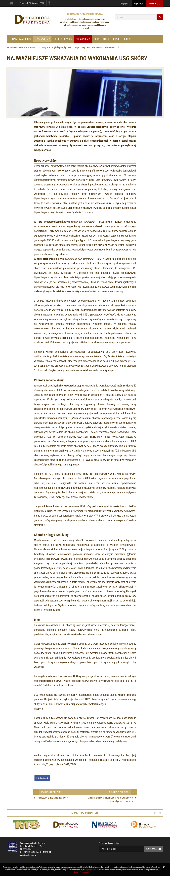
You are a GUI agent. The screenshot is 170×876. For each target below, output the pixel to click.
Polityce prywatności (91, 869)
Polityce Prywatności (81, 872)
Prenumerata (83, 38)
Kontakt (128, 38)
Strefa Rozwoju (63, 38)
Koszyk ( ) (154, 3)
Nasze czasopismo (21, 38)
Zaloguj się (124, 3)
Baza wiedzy (43, 38)
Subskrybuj (151, 848)
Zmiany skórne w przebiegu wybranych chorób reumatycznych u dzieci (110, 799)
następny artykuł (119, 791)
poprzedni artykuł (51, 791)
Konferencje (102, 38)
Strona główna (16, 47)
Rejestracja (138, 3)
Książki (116, 38)
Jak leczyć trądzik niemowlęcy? (52, 797)
